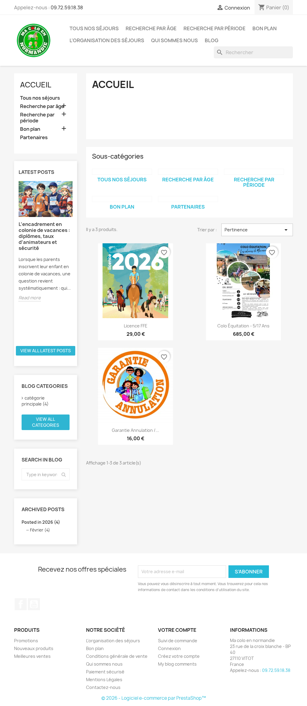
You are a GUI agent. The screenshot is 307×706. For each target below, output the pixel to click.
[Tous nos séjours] (122, 172)
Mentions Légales (104, 679)
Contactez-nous (103, 687)
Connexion (169, 648)
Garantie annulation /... (135, 430)
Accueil (35, 85)
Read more (30, 297)
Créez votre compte (179, 656)
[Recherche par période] (254, 172)
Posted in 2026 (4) (41, 522)
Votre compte (177, 630)
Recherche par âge (151, 28)
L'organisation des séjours (107, 40)
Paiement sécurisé (105, 672)
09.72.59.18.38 (67, 7)
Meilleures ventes (32, 656)
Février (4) (40, 530)
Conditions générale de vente (117, 656)
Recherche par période (214, 28)
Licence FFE (136, 326)
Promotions (26, 640)
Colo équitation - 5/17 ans (243, 326)
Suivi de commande (177, 640)
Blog (211, 40)
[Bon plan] (122, 199)
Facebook (21, 604)
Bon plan (264, 28)
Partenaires (34, 137)
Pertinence (257, 229)
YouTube (34, 604)
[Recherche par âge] (188, 172)
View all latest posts (45, 350)
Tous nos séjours (94, 28)
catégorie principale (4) (35, 401)
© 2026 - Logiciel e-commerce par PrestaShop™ (153, 698)
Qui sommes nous (174, 40)
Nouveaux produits (33, 648)
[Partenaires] (188, 199)
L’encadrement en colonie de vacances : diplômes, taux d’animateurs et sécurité (44, 236)
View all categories (45, 422)
